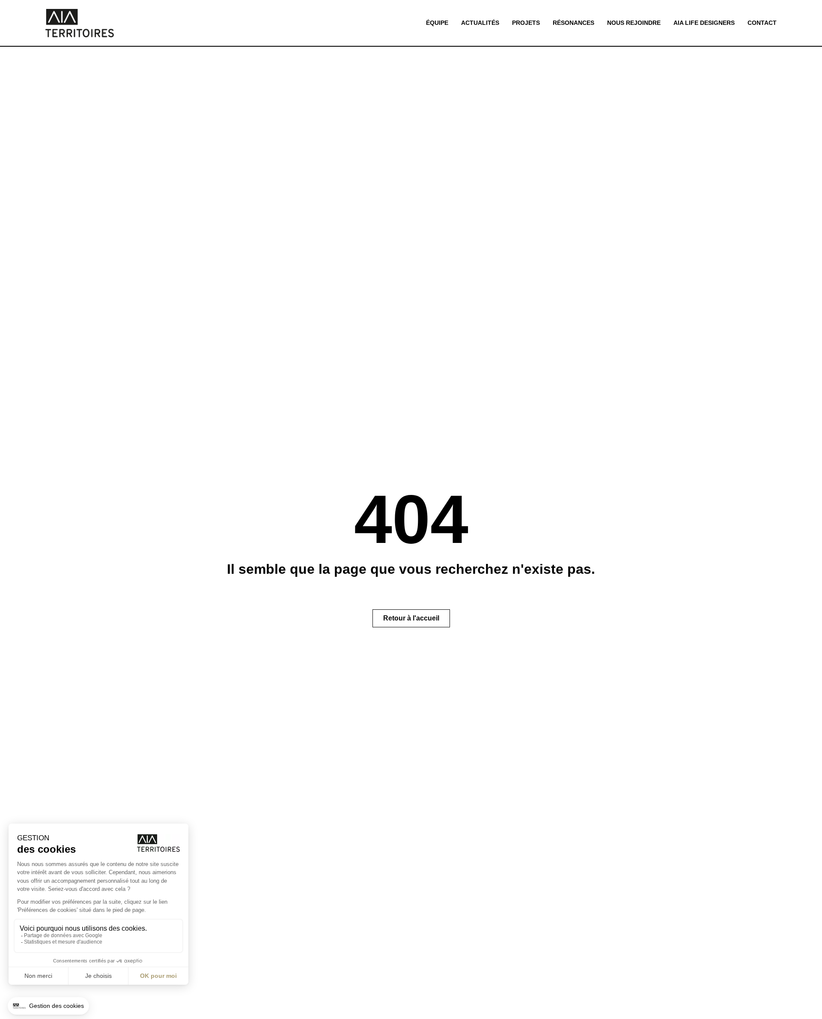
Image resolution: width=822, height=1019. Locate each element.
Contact (762, 22)
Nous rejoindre (634, 22)
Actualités (480, 22)
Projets (526, 22)
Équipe (437, 22)
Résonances (573, 22)
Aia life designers (704, 22)
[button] (411, 618)
